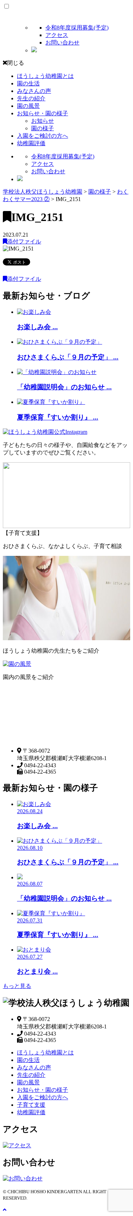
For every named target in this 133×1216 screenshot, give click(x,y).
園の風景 (28, 106)
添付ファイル (24, 241)
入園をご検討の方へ (42, 136)
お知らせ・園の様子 (42, 113)
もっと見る (17, 986)
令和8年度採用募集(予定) (77, 28)
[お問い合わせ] (23, 1178)
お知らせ (42, 121)
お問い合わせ (62, 43)
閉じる (15, 63)
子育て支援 (31, 1105)
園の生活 (28, 83)
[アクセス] (17, 1145)
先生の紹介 (31, 98)
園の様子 (42, 128)
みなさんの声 (34, 91)
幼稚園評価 (31, 143)
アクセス (56, 35)
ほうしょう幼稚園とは (45, 76)
